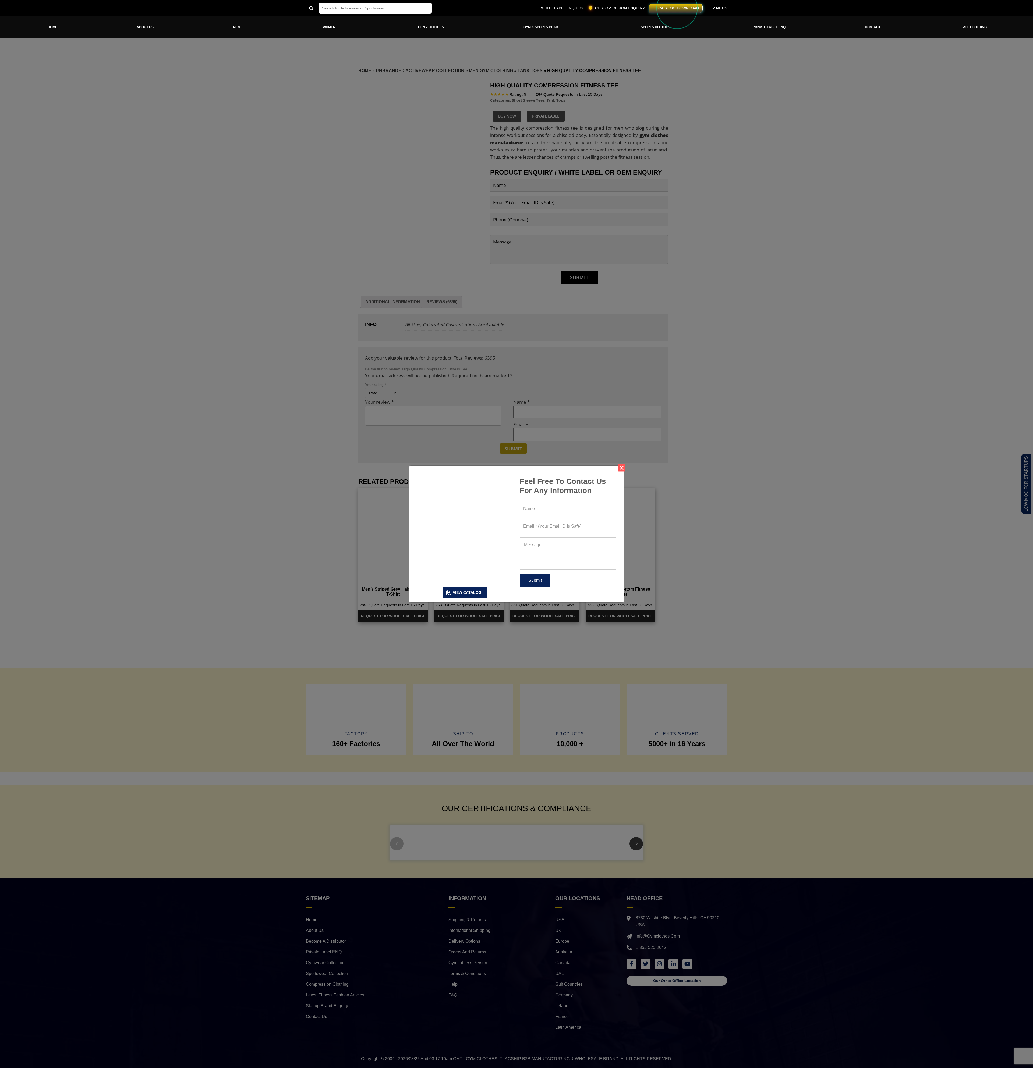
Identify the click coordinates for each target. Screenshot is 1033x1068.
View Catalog (467, 592)
